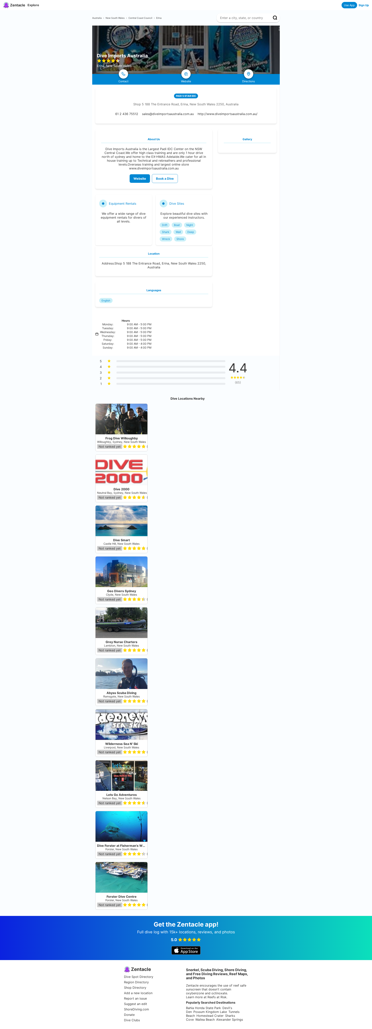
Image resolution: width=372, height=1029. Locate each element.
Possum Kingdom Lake (210, 1012)
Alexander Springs (229, 1019)
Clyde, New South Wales (121, 594)
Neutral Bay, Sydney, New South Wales (122, 492)
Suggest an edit (135, 1004)
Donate (129, 1015)
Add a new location (138, 993)
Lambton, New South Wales (121, 645)
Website (139, 178)
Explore (33, 5)
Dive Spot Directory (138, 977)
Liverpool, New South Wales (121, 747)
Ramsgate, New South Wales (121, 696)
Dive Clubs (132, 1020)
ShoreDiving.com (136, 1009)
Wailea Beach (205, 1019)
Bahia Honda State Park (203, 1008)
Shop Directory (135, 987)
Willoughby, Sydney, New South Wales (121, 441)
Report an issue (135, 998)
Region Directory (136, 982)
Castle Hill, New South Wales (121, 543)
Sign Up (364, 5)
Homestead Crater (210, 1016)
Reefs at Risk (217, 997)
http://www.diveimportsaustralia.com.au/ (227, 114)
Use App (349, 5)
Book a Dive (165, 178)
